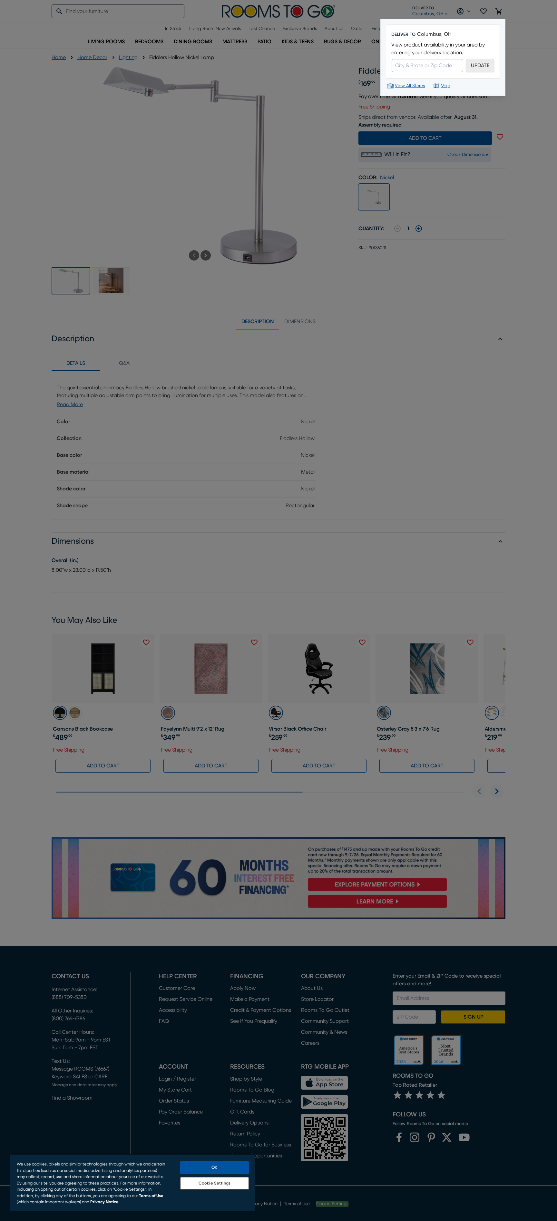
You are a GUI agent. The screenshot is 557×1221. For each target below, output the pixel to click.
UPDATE (480, 65)
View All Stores (410, 86)
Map (445, 86)
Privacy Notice (104, 1202)
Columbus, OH (434, 34)
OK (214, 1167)
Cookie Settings (214, 1183)
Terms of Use (151, 1196)
